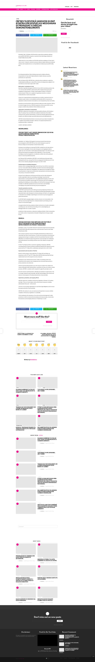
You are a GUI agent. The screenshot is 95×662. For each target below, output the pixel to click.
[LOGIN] (78, 9)
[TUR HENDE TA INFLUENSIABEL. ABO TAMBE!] (47, 382)
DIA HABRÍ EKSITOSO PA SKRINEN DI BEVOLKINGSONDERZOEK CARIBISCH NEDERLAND (47, 429)
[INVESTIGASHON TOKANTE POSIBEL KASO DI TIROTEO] (47, 592)
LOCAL (17, 387)
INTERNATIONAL (19, 425)
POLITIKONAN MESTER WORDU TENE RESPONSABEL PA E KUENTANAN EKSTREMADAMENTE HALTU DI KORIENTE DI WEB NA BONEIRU (71, 74)
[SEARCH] (76, 9)
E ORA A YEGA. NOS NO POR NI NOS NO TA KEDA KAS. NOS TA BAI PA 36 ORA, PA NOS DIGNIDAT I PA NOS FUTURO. (71, 92)
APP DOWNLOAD (54, 9)
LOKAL (28, 9)
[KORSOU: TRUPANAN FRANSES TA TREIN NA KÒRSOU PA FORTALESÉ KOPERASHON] (26, 420)
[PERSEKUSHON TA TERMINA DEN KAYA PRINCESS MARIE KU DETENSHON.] (26, 549)
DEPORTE (38, 9)
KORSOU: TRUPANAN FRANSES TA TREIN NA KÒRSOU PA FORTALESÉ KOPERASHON (26, 429)
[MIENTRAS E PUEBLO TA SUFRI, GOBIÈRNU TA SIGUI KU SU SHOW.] (47, 550)
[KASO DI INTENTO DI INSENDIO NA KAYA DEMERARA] (26, 592)
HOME (17, 9)
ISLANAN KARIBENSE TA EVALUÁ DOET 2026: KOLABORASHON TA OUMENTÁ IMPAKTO (25, 391)
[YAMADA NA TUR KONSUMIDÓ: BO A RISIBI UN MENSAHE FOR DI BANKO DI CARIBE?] (26, 400)
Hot (72, 6)
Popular (67, 6)
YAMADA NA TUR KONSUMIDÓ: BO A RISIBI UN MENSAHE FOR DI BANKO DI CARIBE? (26, 408)
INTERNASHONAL (45, 9)
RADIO (21, 9)
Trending (76, 6)
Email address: (63, 28)
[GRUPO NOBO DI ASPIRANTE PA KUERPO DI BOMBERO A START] (1, 331)
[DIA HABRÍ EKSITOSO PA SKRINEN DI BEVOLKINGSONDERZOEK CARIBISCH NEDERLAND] (47, 420)
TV (25, 9)
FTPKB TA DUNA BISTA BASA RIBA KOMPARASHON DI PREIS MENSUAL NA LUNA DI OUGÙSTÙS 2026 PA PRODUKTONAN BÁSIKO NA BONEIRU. (47, 410)
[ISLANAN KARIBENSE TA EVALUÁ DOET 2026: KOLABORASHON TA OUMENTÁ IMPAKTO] (26, 382)
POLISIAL (33, 9)
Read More (61, 640)
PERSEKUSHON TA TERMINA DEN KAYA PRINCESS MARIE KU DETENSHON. (25, 557)
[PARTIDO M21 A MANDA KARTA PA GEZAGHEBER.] (47, 571)
